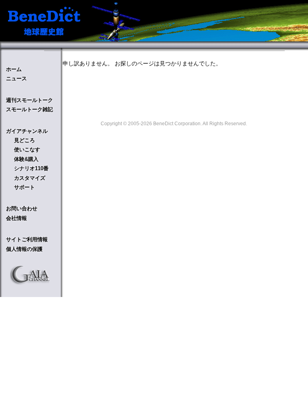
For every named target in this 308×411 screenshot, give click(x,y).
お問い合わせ (21, 209)
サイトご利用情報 (27, 239)
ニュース (16, 78)
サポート (24, 187)
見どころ (24, 140)
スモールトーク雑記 (29, 109)
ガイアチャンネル (27, 131)
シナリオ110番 (31, 168)
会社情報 (16, 218)
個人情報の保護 (24, 249)
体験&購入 (26, 159)
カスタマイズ (29, 178)
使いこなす (27, 149)
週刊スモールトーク (29, 100)
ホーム (14, 69)
